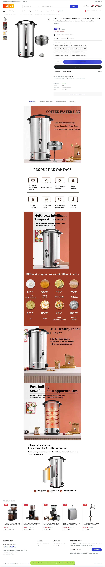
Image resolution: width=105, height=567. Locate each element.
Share (100, 71)
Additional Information (45, 101)
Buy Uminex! (60, 11)
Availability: (56, 83)
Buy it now (77, 67)
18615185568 (9, 546)
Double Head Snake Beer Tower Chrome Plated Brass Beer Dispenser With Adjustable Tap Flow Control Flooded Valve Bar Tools (92, 524)
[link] (20, 506)
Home (25, 11)
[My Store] (8, 6)
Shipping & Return (61, 101)
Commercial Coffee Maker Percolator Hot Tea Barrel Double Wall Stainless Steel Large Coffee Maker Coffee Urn (77, 19)
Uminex (11, 563)
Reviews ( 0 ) (73, 101)
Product (36, 11)
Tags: (55, 89)
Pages (42, 11)
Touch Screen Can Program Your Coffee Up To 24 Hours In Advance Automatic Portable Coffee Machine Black (12, 524)
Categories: (56, 87)
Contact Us (52, 11)
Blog (47, 11)
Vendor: (55, 85)
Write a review (57, 23)
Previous (3, 517)
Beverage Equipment (66, 87)
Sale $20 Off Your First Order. (94, 11)
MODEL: (62, 43)
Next (102, 517)
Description (32, 101)
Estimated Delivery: (60, 76)
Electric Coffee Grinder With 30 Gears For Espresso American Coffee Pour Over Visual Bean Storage (51, 524)
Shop (30, 11)
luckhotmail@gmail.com (8, 554)
